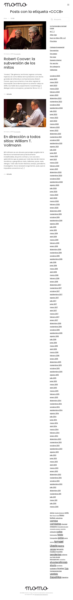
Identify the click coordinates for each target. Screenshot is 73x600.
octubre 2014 (55, 407)
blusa (54, 515)
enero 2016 (54, 359)
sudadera (53, 569)
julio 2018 (53, 262)
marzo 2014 (54, 429)
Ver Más (9, 94)
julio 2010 (53, 503)
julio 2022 (53, 111)
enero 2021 (54, 169)
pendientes (55, 554)
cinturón (53, 532)
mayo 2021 (54, 156)
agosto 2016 (54, 336)
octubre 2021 (55, 140)
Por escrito (17, 54)
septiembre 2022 (56, 108)
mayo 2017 (54, 307)
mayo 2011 (53, 500)
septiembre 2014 (56, 410)
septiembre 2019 (56, 220)
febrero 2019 (54, 243)
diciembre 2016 (55, 323)
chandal (64, 524)
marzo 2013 (54, 468)
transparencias (56, 571)
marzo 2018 (54, 275)
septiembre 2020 (56, 182)
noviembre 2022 (56, 102)
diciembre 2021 (55, 134)
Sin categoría (55, 67)
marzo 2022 (54, 124)
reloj (51, 557)
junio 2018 (53, 265)
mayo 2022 (54, 118)
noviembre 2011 (55, 494)
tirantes (60, 568)
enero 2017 (54, 320)
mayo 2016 (54, 346)
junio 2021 (53, 153)
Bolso (62, 515)
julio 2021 (53, 150)
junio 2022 (53, 114)
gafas (61, 537)
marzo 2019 (54, 240)
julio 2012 (53, 487)
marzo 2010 (54, 507)
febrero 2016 (54, 356)
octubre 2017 (55, 291)
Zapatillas (55, 577)
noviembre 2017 (56, 288)
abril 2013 (53, 465)
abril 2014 (53, 426)
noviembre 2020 (56, 175)
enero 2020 (54, 208)
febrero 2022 (55, 127)
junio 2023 (53, 79)
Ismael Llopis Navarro (41, 594)
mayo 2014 (54, 423)
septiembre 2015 (56, 372)
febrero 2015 (54, 394)
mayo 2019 (54, 233)
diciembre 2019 (55, 211)
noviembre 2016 (56, 327)
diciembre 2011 (55, 491)
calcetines (59, 518)
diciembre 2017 (55, 285)
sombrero (59, 565)
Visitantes (53, 70)
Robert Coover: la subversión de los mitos (19, 63)
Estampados (53, 535)
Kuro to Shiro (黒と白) (58, 38)
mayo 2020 (54, 195)
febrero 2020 (55, 204)
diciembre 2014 (55, 401)
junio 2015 (53, 381)
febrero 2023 (55, 92)
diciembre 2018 (55, 249)
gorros (52, 542)
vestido (54, 573)
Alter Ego (53, 35)
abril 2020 (53, 198)
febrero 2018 (54, 278)
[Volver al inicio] (15, 4)
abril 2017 (53, 311)
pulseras (64, 555)
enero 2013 (54, 471)
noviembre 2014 (56, 404)
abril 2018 (53, 272)
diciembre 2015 (55, 362)
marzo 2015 (54, 391)
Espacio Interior (56, 60)
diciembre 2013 (55, 439)
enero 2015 (54, 397)
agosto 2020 (54, 185)
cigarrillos (63, 529)
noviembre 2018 (56, 253)
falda (60, 534)
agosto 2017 (54, 298)
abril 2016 (53, 349)
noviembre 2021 (56, 137)
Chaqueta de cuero (62, 527)
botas (52, 518)
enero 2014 (54, 436)
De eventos (54, 50)
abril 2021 (53, 159)
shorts (53, 565)
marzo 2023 (54, 89)
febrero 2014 (54, 433)
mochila (59, 552)
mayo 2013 (54, 462)
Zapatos (65, 577)
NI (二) (52, 32)
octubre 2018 (55, 256)
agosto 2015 (54, 375)
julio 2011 (53, 497)
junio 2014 (53, 420)
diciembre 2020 (55, 172)
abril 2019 (53, 237)
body (57, 515)
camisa (54, 520)
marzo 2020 (54, 201)
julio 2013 (53, 455)
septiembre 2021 (56, 143)
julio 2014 (53, 417)
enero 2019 (54, 246)
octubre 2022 (55, 105)
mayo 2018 (54, 269)
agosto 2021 (54, 147)
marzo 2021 (54, 163)
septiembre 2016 (56, 333)
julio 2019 (53, 227)
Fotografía (53, 538)
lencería (60, 549)
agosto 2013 (54, 452)
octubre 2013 (55, 446)
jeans (61, 545)
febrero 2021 (54, 166)
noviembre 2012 (56, 478)
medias (53, 552)
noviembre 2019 (56, 214)
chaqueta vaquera (55, 529)
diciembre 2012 (55, 474)
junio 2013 (53, 458)
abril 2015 (53, 388)
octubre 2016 (55, 330)
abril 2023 (53, 85)
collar (59, 531)
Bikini (51, 515)
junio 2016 (53, 343)
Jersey (53, 549)
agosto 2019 (54, 224)
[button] (68, 4)
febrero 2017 (54, 317)
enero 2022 (54, 130)
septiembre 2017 (56, 294)
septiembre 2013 (56, 449)
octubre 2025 (55, 76)
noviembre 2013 (56, 442)
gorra (66, 538)
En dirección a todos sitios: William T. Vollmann (22, 141)
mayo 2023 (54, 82)
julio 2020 (53, 188)
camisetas (55, 523)
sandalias (62, 559)
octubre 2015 (55, 368)
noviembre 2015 (56, 365)
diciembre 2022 (55, 98)
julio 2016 (53, 339)
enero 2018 (54, 282)
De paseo (53, 54)
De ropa (53, 57)
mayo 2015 (54, 384)
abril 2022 (53, 121)
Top (66, 568)
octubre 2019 (55, 217)
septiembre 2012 (56, 484)
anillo (66, 513)
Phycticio (53, 41)
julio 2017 (53, 301)
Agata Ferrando (59, 513)
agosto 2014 (54, 413)
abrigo (52, 513)
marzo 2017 (54, 314)
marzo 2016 (54, 352)
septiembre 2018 (56, 259)
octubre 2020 (55, 179)
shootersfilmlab (58, 562)
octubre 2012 (55, 481)
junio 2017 (53, 304)
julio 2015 (53, 378)
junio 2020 (53, 192)
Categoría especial (57, 47)
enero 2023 (54, 95)
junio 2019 (53, 230)
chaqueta (53, 527)
